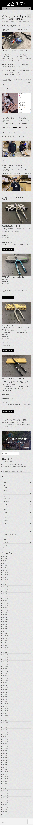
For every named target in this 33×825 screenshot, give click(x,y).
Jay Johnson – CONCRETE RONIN (11, 469)
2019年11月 (5, 727)
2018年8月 (5, 762)
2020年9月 (5, 704)
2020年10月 (6, 701)
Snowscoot (6, 520)
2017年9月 (5, 788)
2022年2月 (5, 664)
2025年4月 (5, 582)
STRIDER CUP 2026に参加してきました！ (13, 464)
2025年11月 (5, 568)
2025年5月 (5, 579)
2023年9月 (5, 619)
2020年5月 (5, 713)
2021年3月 (5, 689)
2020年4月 (5, 715)
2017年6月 (5, 795)
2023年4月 (5, 631)
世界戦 (5, 545)
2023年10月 (6, 617)
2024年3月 (5, 605)
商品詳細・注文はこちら (8, 249)
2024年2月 (5, 607)
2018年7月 (5, 764)
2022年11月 (5, 643)
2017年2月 (5, 804)
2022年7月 (5, 652)
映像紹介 (5, 547)
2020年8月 (5, 706)
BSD (17, 21)
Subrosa (3, 23)
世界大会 (5, 542)
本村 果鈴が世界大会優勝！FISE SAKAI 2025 (13, 471)
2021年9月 (5, 675)
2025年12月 (6, 565)
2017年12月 (6, 781)
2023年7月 (5, 624)
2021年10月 (6, 673)
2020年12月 (6, 696)
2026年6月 (5, 558)
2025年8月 (5, 575)
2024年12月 (6, 591)
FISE (4, 493)
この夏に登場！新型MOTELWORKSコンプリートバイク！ (17, 462)
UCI (4, 531)
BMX (15, 21)
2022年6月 (5, 654)
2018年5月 (5, 769)
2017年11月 (5, 783)
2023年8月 (5, 621)
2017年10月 (6, 786)
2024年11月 (5, 593)
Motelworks (24, 21)
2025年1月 (5, 589)
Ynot (4, 539)
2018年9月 (5, 760)
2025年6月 (5, 577)
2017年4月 (5, 800)
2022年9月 (5, 647)
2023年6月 (5, 626)
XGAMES (5, 536)
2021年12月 (6, 668)
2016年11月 (5, 811)
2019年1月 (5, 750)
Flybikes (5, 496)
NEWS (28, 21)
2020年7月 (5, 708)
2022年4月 (5, 659)
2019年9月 (5, 732)
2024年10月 (6, 596)
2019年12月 (6, 725)
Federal (20, 21)
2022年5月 (5, 657)
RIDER (5, 512)
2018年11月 (5, 755)
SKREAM (5, 515)
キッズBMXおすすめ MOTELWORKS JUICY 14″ (14, 466)
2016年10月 (6, 814)
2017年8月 (5, 790)
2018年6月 (5, 767)
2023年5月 (5, 628)
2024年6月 (5, 600)
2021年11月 (5, 671)
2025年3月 (5, 584)
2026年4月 (5, 560)
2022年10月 (6, 645)
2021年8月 (5, 678)
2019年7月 (5, 736)
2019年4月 (5, 743)
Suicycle (5, 526)
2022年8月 (5, 650)
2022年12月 (6, 640)
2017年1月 (5, 807)
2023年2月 (5, 636)
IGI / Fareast (6, 498)
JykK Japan (6, 21)
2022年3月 (5, 661)
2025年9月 (5, 572)
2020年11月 (5, 699)
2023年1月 (5, 638)
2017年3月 (5, 802)
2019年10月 (6, 729)
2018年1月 (5, 779)
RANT (4, 509)
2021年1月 (5, 694)
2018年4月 (5, 772)
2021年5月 (5, 685)
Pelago (5, 507)
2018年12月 (6, 753)
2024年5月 (5, 603)
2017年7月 (5, 793)
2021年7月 (5, 680)
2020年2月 (5, 720)
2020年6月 (5, 711)
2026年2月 (5, 563)
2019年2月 (5, 748)
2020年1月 (5, 722)
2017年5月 (5, 797)
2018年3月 (5, 774)
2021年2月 (5, 692)
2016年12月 (6, 809)
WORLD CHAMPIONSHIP (9, 534)
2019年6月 (5, 739)
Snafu (4, 517)
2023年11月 (5, 614)
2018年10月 (6, 757)
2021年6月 (5, 682)
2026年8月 (5, 556)
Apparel (5, 479)
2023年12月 (6, 612)
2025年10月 (6, 570)
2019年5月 (5, 741)
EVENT (5, 487)
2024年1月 (5, 610)
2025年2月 (5, 586)
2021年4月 (5, 687)
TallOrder (5, 528)
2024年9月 (5, 598)
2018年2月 (5, 776)
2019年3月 (5, 746)
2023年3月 (5, 633)
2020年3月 (5, 718)
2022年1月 (5, 666)
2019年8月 (5, 734)
